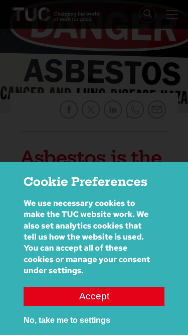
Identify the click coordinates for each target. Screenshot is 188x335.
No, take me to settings (67, 320)
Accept (94, 296)
